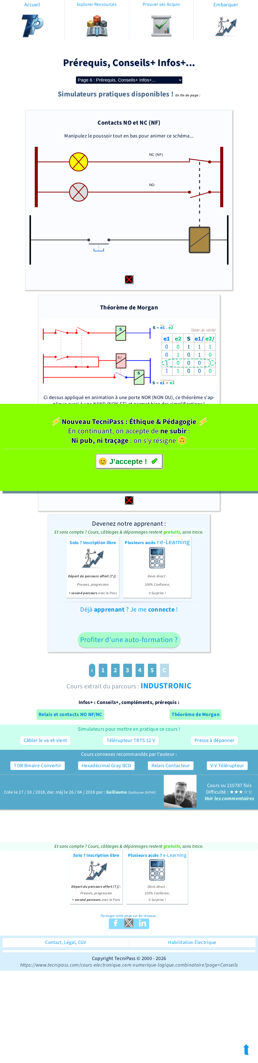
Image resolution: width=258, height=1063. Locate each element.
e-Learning (157, 567)
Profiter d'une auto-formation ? (129, 640)
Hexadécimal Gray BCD (106, 765)
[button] (225, 35)
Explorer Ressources (97, 4)
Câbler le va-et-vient (45, 740)
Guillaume (116, 792)
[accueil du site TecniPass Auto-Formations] (32, 35)
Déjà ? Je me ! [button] (129, 609)
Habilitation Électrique (192, 942)
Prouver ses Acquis (161, 4)
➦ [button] (246, 1051)
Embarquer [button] (225, 4)
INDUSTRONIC (166, 686)
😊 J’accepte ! (128, 461)
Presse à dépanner (214, 740)
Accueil (32, 4)
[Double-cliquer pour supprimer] (129, 279)
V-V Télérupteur (227, 765)
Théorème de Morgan (195, 714)
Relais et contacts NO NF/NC (70, 714)
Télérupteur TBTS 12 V (131, 740)
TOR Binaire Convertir (37, 765)
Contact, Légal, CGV (65, 942)
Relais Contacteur (170, 765)
